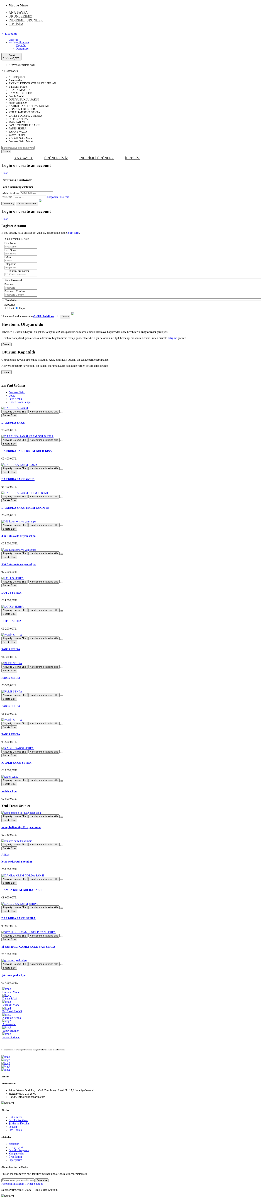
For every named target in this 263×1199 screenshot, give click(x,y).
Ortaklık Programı (19, 1150)
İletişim (13, 1126)
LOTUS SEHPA (11, 592)
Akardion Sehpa (11, 1017)
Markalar (14, 1143)
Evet (11, 308)
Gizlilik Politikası (18, 1120)
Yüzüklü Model (11, 1004)
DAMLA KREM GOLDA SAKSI (21, 889)
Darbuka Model (11, 992)
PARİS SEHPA (10, 649)
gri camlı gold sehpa (13, 975)
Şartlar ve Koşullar (19, 1123)
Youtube (38, 1183)
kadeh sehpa (9, 791)
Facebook (7, 1183)
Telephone (10, 264)
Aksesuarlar (9, 1024)
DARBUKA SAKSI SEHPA (18, 918)
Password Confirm (14, 291)
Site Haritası (15, 1129)
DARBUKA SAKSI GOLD (18, 479)
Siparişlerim (15, 1159)
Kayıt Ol (21, 45)
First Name (10, 243)
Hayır (22, 308)
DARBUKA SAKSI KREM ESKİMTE (25, 507)
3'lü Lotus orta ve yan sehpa (18, 535)
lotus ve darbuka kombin (16, 861)
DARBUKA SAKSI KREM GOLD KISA (26, 451)
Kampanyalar (16, 1153)
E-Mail (8, 257)
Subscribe (9, 304)
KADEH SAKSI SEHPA (16, 762)
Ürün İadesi (15, 1156)
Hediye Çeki (16, 1147)
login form (73, 232)
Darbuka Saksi (17, 392)
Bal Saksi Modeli (12, 1011)
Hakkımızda (15, 1117)
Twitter (29, 1183)
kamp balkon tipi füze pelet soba (21, 827)
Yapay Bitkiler (10, 1030)
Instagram (18, 1183)
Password (6, 196)
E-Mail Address (10, 193)
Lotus (12, 395)
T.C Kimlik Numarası (16, 270)
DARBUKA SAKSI (13, 422)
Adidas (5, 854)
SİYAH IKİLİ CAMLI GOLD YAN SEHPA (28, 946)
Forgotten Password (58, 196)
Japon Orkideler (11, 1037)
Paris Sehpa (15, 398)
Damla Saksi (9, 998)
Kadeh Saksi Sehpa (20, 402)
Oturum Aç (22, 48)
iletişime (172, 338)
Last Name (10, 250)
